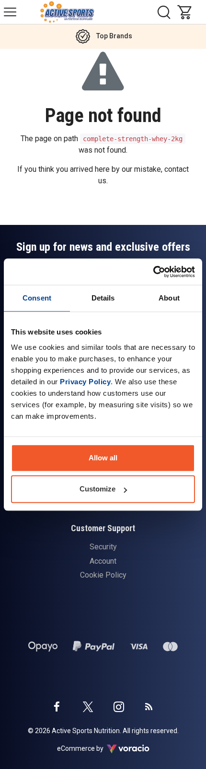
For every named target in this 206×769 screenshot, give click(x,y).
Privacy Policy (85, 382)
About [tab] (169, 298)
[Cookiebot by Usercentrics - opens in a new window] (153, 272)
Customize (97, 489)
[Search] (163, 12)
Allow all (103, 458)
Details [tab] (103, 298)
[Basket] (186, 12)
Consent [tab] (37, 298)
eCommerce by (92, 748)
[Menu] (10, 12)
